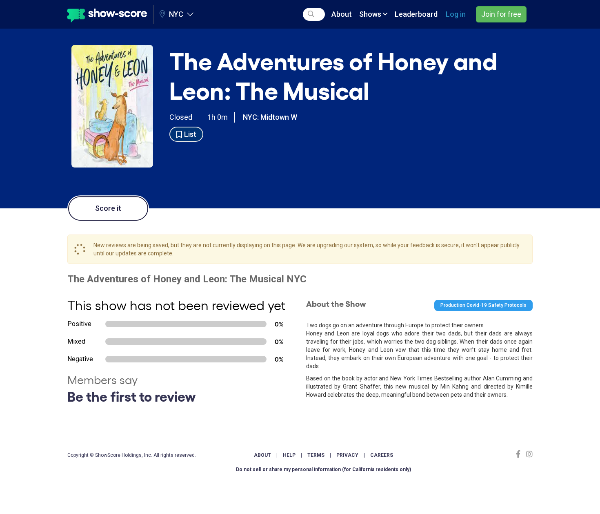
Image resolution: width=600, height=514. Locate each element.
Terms (315, 455)
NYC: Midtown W (270, 117)
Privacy (347, 455)
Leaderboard (416, 14)
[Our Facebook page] (520, 454)
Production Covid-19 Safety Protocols (483, 305)
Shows (371, 14)
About (341, 14)
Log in (456, 14)
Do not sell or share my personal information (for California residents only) (323, 469)
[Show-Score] (107, 14)
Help (289, 455)
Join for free (501, 14)
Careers (381, 455)
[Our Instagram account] (528, 454)
